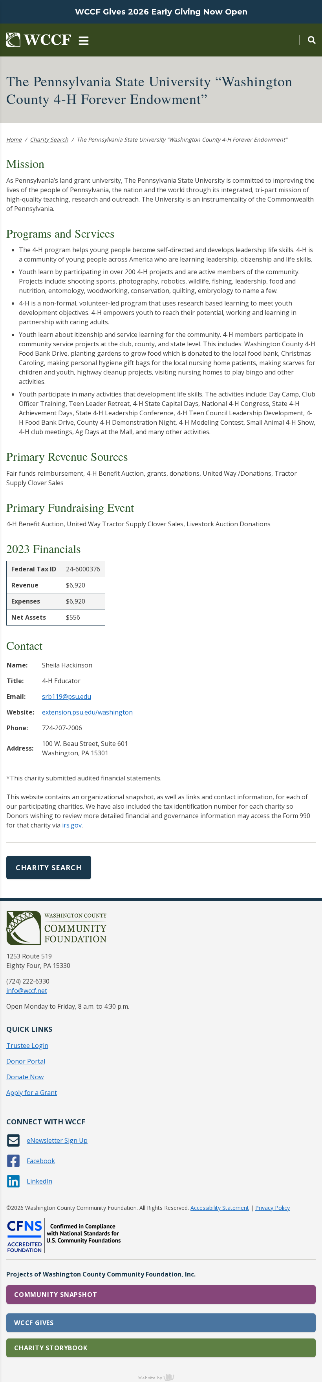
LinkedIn (39, 1181)
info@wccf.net (26, 990)
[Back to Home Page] (38, 40)
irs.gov (72, 825)
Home (14, 139)
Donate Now (25, 1077)
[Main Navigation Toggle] (83, 40)
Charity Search (49, 139)
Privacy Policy (272, 1207)
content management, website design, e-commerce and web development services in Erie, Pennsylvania (161, 1377)
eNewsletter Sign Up (57, 1140)
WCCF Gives (34, 1322)
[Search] (307, 40)
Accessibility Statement (219, 1207)
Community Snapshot (55, 1294)
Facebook (41, 1161)
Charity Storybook (51, 1348)
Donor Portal (25, 1061)
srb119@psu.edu (66, 696)
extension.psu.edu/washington (87, 712)
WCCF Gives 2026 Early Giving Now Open (161, 11)
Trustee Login (27, 1045)
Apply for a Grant (31, 1092)
